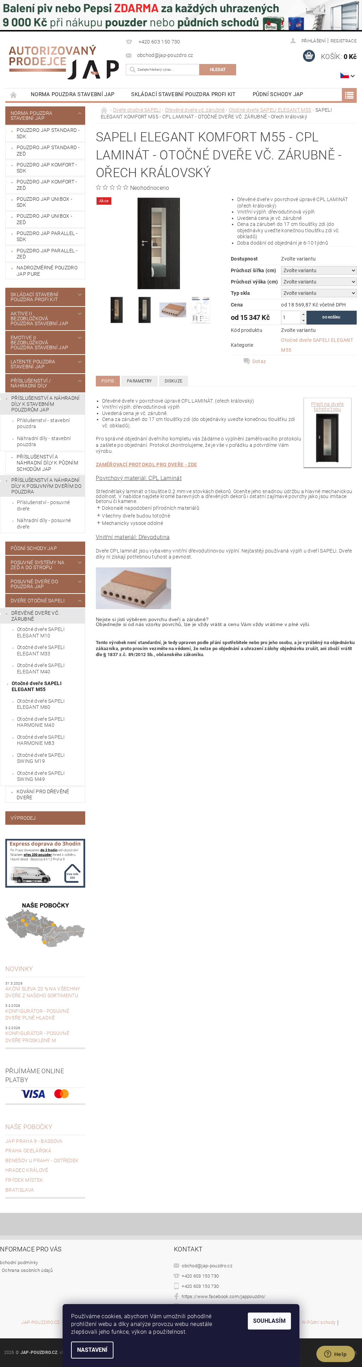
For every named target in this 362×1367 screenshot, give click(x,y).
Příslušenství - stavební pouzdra (43, 423)
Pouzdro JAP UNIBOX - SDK (44, 202)
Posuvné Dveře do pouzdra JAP (34, 584)
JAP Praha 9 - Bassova (34, 1141)
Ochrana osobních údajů (27, 1270)
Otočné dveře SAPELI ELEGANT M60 (41, 704)
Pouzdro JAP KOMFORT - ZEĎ (47, 185)
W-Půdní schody (318, 1322)
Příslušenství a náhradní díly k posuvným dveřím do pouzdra (46, 486)
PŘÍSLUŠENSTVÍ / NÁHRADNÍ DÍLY (31, 383)
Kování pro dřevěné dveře (43, 795)
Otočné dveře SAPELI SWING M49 (41, 776)
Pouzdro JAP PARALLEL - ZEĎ (47, 254)
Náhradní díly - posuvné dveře (44, 524)
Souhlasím (269, 1321)
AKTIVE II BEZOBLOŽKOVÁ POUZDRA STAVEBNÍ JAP (39, 318)
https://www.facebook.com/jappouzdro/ (224, 1296)
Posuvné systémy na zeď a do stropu (38, 565)
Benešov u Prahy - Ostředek (41, 1160)
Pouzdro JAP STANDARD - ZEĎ (48, 151)
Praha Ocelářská (28, 1150)
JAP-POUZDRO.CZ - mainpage (53, 1322)
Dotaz (259, 361)
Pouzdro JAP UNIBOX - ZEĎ (44, 219)
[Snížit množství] (303, 320)
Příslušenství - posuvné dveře (43, 506)
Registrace (344, 41)
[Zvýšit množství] (303, 314)
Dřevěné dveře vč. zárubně (35, 616)
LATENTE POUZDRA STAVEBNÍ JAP (33, 364)
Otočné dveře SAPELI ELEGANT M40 (41, 668)
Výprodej (23, 818)
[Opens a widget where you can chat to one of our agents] (335, 1354)
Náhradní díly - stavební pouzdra (44, 442)
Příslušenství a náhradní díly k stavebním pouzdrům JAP (45, 404)
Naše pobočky (28, 1127)
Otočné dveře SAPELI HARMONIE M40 (41, 722)
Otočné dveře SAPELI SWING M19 (41, 758)
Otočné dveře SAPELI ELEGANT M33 (41, 650)
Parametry (139, 381)
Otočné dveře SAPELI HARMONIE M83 (41, 740)
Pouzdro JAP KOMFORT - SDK (47, 168)
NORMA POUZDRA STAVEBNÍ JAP (72, 94)
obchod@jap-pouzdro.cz (207, 1265)
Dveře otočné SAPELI (38, 600)
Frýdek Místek (24, 1180)
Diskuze (173, 381)
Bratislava (19, 1190)
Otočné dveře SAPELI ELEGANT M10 (41, 632)
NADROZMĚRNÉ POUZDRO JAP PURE (47, 271)
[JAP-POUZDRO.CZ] (64, 62)
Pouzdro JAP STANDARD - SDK (48, 133)
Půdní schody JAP (278, 94)
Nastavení (92, 1349)
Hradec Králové (26, 1170)
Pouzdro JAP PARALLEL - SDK (47, 236)
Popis (107, 381)
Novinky (19, 968)
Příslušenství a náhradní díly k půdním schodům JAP (47, 463)
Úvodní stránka (13, 94)
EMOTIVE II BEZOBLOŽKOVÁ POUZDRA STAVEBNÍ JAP (39, 342)
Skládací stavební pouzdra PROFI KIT (183, 94)
